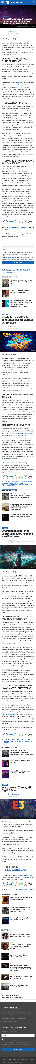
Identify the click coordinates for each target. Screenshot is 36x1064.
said (14, 857)
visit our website (9, 257)
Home (31, 1059)
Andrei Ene (13, 31)
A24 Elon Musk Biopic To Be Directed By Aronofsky (19, 291)
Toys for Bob (10, 486)
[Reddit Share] (16, 221)
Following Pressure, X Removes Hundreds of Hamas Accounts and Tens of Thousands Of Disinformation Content (21, 303)
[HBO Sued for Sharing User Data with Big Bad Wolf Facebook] (5, 774)
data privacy (16, 740)
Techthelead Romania (8, 1018)
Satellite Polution (8, 270)
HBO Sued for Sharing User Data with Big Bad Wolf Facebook (20, 772)
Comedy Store (21, 1018)
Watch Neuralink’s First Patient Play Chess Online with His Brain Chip (21, 282)
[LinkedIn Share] (12, 221)
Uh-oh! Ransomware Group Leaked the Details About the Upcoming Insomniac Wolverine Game (21, 495)
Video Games (29, 889)
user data (9, 741)
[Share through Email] (25, 221)
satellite (30, 269)
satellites (19, 270)
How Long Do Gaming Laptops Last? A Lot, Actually (20, 919)
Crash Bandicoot (26, 482)
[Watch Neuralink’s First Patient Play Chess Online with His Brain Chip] (5, 283)
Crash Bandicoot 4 (8, 483)
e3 (12, 889)
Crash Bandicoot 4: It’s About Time (20, 484)
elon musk (15, 269)
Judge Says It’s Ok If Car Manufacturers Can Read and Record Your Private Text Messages (21, 752)
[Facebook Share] (3, 221)
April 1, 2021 (28, 875)
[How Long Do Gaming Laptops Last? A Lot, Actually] (5, 920)
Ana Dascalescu (14, 794)
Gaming (21, 889)
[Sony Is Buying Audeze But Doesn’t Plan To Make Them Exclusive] (5, 517)
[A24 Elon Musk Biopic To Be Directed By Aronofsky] (5, 293)
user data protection (21, 741)
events (16, 889)
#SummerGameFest (16, 870)
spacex (25, 270)
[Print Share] (30, 221)
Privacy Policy (7, 1059)
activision (15, 482)
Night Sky (23, 269)
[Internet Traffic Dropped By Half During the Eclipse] (5, 900)
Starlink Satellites (8, 272)
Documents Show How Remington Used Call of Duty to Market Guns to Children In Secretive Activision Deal (21, 507)
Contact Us (24, 1059)
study (5, 576)
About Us (16, 1059)
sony (3, 486)
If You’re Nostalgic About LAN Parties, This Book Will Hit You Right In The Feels (20, 909)
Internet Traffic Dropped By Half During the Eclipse (21, 898)
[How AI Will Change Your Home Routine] (5, 763)
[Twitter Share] (8, 221)
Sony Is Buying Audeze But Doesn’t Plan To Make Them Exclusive (21, 515)
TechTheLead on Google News (16, 227)
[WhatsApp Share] (21, 221)
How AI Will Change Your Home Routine (20, 762)
